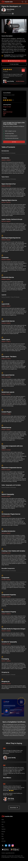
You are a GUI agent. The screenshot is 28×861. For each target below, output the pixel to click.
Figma (4, 113)
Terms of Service (14, 857)
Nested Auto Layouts (8, 392)
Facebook (9, 845)
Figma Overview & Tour (9, 184)
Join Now (14, 141)
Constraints (5, 257)
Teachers (3, 829)
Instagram (13, 845)
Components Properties (9, 594)
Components (5, 577)
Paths (3, 819)
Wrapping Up (6, 681)
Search (22, 2)
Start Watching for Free (15, 60)
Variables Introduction (8, 531)
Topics (3, 826)
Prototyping (5, 659)
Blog (3, 834)
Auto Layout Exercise (8, 375)
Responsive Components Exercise (12, 467)
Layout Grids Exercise (8, 321)
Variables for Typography (9, 642)
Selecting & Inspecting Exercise (11, 238)
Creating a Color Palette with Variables (13, 551)
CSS (4, 115)
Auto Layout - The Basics (9, 356)
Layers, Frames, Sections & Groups (12, 219)
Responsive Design (7, 112)
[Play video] (14, 26)
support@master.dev (9, 853)
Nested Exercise (6, 427)
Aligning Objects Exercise (9, 200)
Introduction (5, 158)
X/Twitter (3, 845)
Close (25, 2)
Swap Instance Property (9, 611)
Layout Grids (5, 304)
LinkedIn (6, 845)
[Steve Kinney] (4, 10)
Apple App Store (5, 849)
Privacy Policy (21, 857)
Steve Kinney (10, 9)
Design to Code (7, 106)
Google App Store (14, 849)
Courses (3, 822)
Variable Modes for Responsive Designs (13, 629)
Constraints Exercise (8, 277)
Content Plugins (6, 412)
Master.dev (7, 2)
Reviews (3, 831)
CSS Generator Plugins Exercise (11, 514)
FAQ (2, 836)
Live (2, 824)
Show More (13, 807)
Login (3, 838)
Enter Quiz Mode (14, 64)
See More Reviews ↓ (20, 81)
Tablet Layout (6, 339)
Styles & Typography (8, 494)
